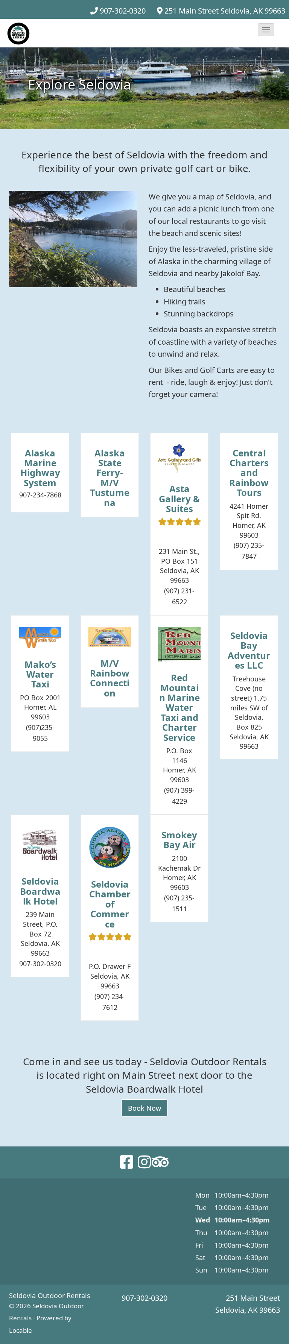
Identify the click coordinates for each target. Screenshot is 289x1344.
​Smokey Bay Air (179, 840)
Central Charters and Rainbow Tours (249, 473)
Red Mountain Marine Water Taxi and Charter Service (179, 707)
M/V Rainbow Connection (109, 678)
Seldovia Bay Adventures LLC (249, 650)
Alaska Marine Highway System (40, 468)
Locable (20, 1330)
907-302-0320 (123, 11)
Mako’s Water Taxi (40, 674)
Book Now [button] (144, 1108)
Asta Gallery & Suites (179, 498)
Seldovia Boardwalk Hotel (40, 891)
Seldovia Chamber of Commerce (110, 904)
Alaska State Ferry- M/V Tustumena (109, 478)
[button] (266, 29)
